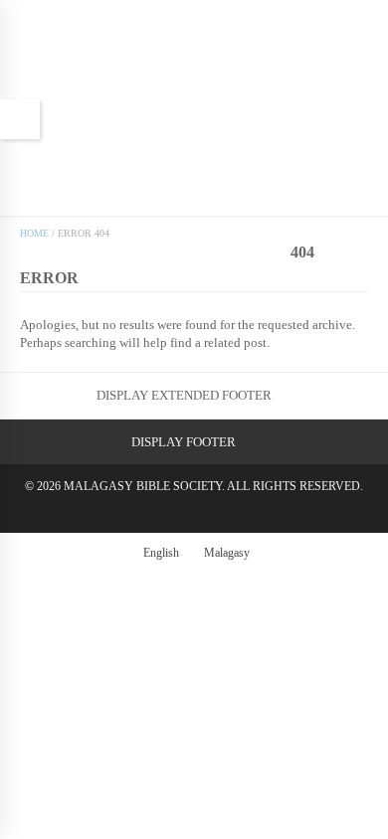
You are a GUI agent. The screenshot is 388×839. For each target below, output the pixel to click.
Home (34, 233)
